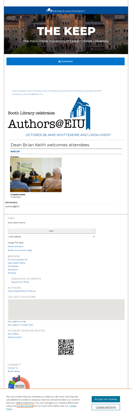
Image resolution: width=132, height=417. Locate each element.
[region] (66, 403)
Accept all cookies (105, 399)
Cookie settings (25, 406)
